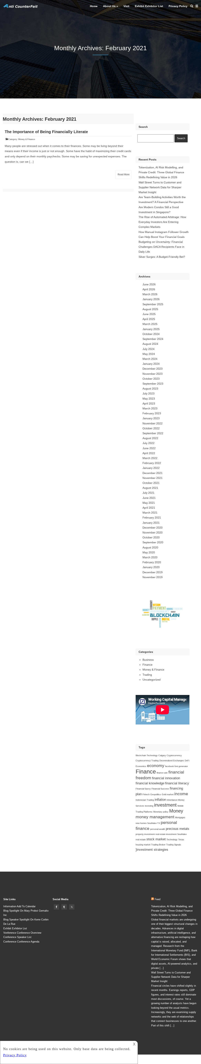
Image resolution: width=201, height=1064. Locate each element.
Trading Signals (173, 844)
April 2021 (149, 507)
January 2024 (151, 363)
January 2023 (151, 418)
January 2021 (151, 522)
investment (165, 805)
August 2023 (150, 388)
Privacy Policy (178, 6)
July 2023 (148, 393)
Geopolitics (155, 794)
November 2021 (153, 478)
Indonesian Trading (145, 800)
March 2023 (150, 408)
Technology (171, 839)
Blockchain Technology (147, 755)
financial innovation (166, 778)
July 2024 (148, 349)
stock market (156, 839)
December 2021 (153, 473)
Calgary (162, 755)
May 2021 (149, 502)
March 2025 (150, 324)
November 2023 (153, 373)
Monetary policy (160, 812)
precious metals (177, 829)
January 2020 (151, 567)
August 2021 (150, 487)
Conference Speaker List (17, 937)
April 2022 (149, 453)
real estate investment (165, 834)
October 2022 (151, 428)
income (181, 793)
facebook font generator (176, 766)
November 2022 (153, 423)
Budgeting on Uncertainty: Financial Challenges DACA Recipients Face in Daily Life (161, 246)
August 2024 (150, 343)
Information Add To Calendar (19, 906)
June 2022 (149, 448)
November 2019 (153, 577)
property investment (145, 834)
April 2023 (149, 403)
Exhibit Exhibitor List (149, 6)
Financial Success (160, 789)
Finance (148, 664)
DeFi (187, 760)
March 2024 (150, 358)
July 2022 (148, 443)
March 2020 (150, 557)
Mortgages (180, 817)
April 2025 (149, 319)
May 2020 (149, 552)
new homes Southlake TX (148, 823)
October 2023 (151, 378)
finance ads (162, 773)
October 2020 (151, 537)
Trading (147, 674)
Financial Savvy (143, 789)
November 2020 (153, 532)
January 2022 (151, 467)
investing (149, 806)
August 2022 (150, 438)
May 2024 (149, 353)
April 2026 (149, 289)
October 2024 (151, 334)
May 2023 (149, 398)
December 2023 (153, 368)
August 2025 (150, 309)
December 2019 (153, 572)
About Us (109, 6)
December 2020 (153, 527)
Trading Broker (158, 844)
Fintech (146, 794)
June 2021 (149, 497)
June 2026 (149, 284)
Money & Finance (26, 139)
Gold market (168, 794)
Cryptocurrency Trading (147, 760)
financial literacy (177, 783)
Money (176, 811)
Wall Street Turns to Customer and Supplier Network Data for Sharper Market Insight (160, 187)
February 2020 (152, 562)
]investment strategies (152, 850)
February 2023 (152, 413)
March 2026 (150, 294)
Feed (157, 899)
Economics (141, 766)
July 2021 (148, 492)
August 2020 (150, 547)
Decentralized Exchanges (171, 760)
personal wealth (157, 829)
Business (148, 659)
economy (155, 765)
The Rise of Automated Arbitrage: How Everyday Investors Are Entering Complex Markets (162, 221)
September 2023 (153, 383)
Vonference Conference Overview (22, 932)
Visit (126, 6)
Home (94, 6)
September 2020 (153, 542)
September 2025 (153, 304)
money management (155, 816)
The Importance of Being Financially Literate (46, 132)
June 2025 (149, 314)
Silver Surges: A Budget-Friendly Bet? (162, 256)
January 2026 (151, 299)
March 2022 (150, 458)
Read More (124, 174)
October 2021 (151, 482)
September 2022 (153, 433)
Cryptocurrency (174, 755)
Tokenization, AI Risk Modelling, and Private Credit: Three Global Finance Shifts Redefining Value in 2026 (161, 172)
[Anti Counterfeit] (20, 7)
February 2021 (152, 517)
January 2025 (151, 329)
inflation (160, 799)
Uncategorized (152, 679)
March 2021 (150, 512)
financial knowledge (150, 783)
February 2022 (152, 463)
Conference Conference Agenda (21, 941)
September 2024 (153, 338)
